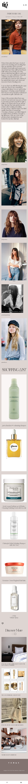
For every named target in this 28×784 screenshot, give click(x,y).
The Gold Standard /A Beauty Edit (11, 695)
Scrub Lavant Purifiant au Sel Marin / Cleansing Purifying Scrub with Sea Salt (14, 507)
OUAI (14, 616)
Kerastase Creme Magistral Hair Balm (14, 580)
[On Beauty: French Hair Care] (14, 186)
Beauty (13, 17)
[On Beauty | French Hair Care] (14, 261)
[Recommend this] (2, 623)
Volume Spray (14, 618)
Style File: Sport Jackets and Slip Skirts (12, 725)
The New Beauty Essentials (8, 755)
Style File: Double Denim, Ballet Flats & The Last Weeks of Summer (13, 664)
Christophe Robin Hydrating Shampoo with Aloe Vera (14, 544)
